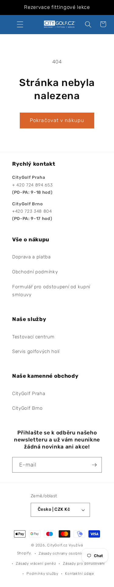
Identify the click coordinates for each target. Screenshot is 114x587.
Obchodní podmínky (35, 272)
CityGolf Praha (28, 393)
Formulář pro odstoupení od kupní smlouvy (51, 291)
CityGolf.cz (57, 545)
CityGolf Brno (27, 408)
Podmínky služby (42, 573)
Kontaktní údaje (79, 573)
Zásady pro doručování (84, 563)
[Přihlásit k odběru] (94, 465)
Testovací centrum (33, 337)
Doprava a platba (31, 257)
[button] (20, 24)
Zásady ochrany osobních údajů (68, 553)
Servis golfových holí (36, 351)
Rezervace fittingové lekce (57, 7)
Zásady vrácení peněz (36, 563)
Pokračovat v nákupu (57, 120)
